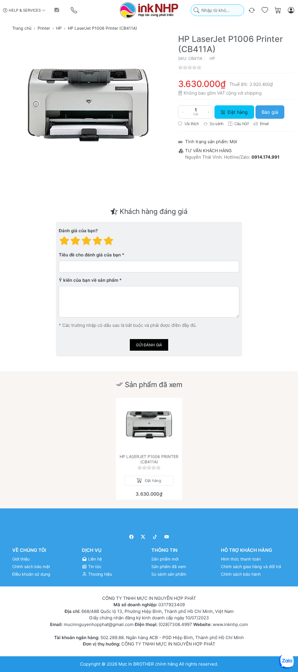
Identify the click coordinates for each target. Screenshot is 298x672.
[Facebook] (131, 537)
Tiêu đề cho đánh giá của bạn (90, 255)
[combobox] (217, 10)
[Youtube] (167, 537)
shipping (253, 93)
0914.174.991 (265, 157)
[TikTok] (155, 537)
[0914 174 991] (74, 10)
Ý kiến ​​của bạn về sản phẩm (88, 280)
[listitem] (88, 105)
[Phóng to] (88, 105)
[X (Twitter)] (143, 537)
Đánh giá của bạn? (78, 231)
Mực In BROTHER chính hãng (148, 664)
